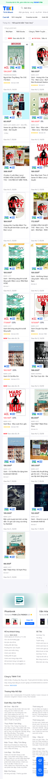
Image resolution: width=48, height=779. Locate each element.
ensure (44, 695)
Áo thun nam (36, 722)
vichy (25, 697)
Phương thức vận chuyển (12, 647)
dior (12, 695)
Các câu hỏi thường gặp (12, 639)
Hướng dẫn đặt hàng (10, 645)
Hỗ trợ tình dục (20, 765)
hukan (20, 697)
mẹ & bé (39, 12)
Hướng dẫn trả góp (10, 656)
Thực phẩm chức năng (15, 756)
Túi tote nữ (44, 764)
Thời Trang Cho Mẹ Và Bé (12, 709)
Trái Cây (7, 726)
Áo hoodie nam (41, 726)
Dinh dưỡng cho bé (14, 714)
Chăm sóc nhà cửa (16, 738)
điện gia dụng (24, 12)
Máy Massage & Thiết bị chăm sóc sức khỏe (17, 759)
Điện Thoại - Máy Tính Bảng (15, 742)
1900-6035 (13, 635)
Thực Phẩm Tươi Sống (12, 724)
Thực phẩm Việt (21, 728)
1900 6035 (13, 685)
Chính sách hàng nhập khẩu (13, 658)
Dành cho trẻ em (14, 735)
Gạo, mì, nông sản (15, 731)
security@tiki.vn (20, 664)
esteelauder (18, 695)
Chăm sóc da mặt (10, 755)
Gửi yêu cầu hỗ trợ (10, 642)
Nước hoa (12, 765)
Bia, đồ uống (11, 733)
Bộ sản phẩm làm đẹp (16, 766)
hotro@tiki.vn (21, 661)
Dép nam (43, 753)
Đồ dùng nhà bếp (9, 773)
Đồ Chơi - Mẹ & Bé (11, 706)
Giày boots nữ (39, 743)
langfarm (14, 697)
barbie (33, 695)
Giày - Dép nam (38, 749)
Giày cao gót (36, 739)
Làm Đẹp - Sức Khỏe (12, 752)
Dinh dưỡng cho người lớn (16, 716)
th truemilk (26, 695)
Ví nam (34, 771)
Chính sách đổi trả (10, 653)
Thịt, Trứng (14, 726)
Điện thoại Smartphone (11, 745)
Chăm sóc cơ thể (14, 758)
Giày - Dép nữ (37, 737)
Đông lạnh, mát (18, 729)
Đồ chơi (24, 709)
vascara (6, 695)
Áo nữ (34, 709)
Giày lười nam (36, 751)
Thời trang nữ (37, 706)
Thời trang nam (38, 720)
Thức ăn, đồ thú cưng (14, 737)
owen (38, 695)
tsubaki (33, 697)
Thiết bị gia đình (22, 773)
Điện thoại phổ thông (14, 746)
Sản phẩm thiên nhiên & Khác (15, 761)
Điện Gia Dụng (9, 771)
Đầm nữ (39, 709)
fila (29, 697)
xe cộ (32, 12)
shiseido (7, 697)
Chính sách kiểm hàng (11, 650)
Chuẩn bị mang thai (14, 720)
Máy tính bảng (13, 748)
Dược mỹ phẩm (22, 767)
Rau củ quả (11, 728)
